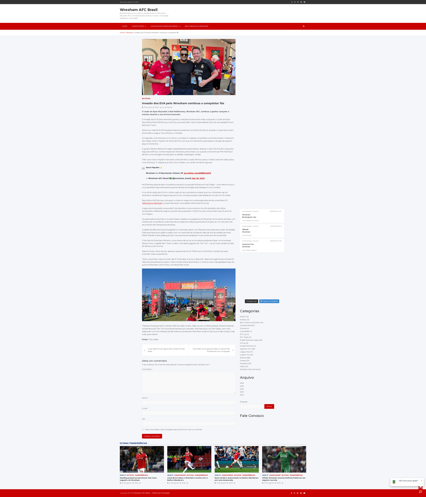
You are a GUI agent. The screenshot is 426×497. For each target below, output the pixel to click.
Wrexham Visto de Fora (249, 369)
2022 (242, 395)
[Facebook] (292, 2)
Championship (245, 325)
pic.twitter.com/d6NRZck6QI (197, 173)
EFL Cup (243, 334)
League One (245, 352)
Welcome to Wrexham (152, 203)
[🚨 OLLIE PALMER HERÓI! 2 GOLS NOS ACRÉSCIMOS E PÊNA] (273, 278)
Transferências (141, 475)
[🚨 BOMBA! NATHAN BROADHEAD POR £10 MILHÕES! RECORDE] (250, 265)
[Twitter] (301, 2)
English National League (249, 340)
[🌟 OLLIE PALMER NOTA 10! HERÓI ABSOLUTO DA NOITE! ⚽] (250, 278)
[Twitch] (298, 2)
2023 (242, 392)
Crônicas (243, 328)
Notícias (146, 99)
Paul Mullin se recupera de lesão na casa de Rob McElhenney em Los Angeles (211, 350)
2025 (242, 386)
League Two (245, 355)
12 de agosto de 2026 (177, 483)
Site (143, 419)
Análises (243, 320)
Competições (138, 26)
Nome (145, 398)
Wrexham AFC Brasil (139, 10)
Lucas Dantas (167, 107)
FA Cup (243, 343)
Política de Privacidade (161, 493)
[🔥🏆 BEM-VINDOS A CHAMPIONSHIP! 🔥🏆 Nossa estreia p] (273, 291)
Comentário (147, 369)
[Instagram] (294, 2)
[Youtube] (304, 2)
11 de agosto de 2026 (224, 483)
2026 (242, 383)
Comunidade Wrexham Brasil (164, 26)
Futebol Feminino (247, 346)
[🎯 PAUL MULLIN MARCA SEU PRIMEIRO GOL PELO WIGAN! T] (273, 265)
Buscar (269, 406)
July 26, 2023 (198, 178)
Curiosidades (245, 331)
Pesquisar (244, 402)
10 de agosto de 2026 (272, 483)
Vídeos (242, 366)
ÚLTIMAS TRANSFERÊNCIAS (133, 443)
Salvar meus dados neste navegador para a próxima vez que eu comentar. (173, 430)
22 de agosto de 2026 (130, 483)
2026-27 (243, 317)
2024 (242, 389)
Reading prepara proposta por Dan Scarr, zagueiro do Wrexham (138, 479)
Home (124, 26)
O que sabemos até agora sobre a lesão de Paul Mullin (166, 350)
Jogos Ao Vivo (245, 349)
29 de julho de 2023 (151, 107)
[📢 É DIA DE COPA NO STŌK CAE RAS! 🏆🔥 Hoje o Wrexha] (250, 291)
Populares (244, 364)
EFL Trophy (244, 337)
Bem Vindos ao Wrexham (196, 26)
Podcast (243, 361)
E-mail (145, 408)
